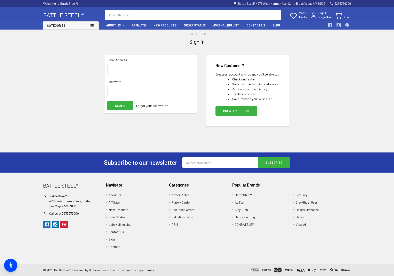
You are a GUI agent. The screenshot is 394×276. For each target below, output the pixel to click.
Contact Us (255, 25)
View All (301, 224)
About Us (113, 25)
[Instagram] (338, 25)
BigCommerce (98, 270)
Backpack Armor (183, 210)
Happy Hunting (245, 217)
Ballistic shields (182, 217)
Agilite (239, 202)
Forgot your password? (152, 106)
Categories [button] (56, 25)
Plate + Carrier (181, 202)
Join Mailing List (226, 25)
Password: (115, 82)
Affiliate (139, 25)
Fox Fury (301, 195)
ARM (175, 224)
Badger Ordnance (307, 210)
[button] (10, 265)
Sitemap (114, 247)
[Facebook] (330, 25)
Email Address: (117, 60)
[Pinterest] (347, 25)
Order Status (195, 25)
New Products (164, 25)
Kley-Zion (241, 210)
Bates (300, 217)
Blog (276, 25)
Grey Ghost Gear (306, 202)
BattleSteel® (243, 195)
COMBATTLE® (244, 224)
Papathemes (145, 270)
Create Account (236, 111)
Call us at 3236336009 (64, 213)
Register (324, 17)
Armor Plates (181, 195)
